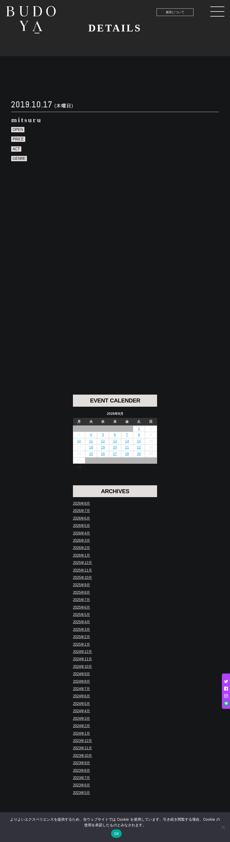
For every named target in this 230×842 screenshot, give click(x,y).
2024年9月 (81, 674)
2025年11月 (82, 570)
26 (103, 454)
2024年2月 (81, 726)
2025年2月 (81, 637)
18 (91, 447)
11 (91, 441)
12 (103, 441)
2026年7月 (81, 511)
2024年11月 (82, 659)
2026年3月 (81, 540)
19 (103, 447)
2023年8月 (81, 770)
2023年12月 (82, 741)
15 (139, 441)
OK (116, 833)
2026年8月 (81, 503)
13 (115, 441)
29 (139, 454)
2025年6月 (81, 607)
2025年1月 (81, 644)
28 (127, 454)
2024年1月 (81, 733)
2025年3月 (81, 629)
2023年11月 (82, 748)
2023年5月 (81, 793)
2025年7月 (81, 600)
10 (79, 441)
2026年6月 (81, 518)
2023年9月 (81, 763)
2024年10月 (82, 667)
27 (115, 454)
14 (127, 441)
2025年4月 (81, 622)
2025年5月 (81, 615)
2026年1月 (81, 555)
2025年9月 (81, 585)
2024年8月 (81, 681)
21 (127, 447)
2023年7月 (81, 778)
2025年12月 (82, 563)
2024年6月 (81, 696)
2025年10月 (82, 577)
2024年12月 (82, 652)
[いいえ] (223, 827)
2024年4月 (81, 711)
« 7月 (77, 467)
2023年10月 (82, 756)
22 (139, 447)
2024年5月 (81, 704)
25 (91, 454)
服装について (175, 12)
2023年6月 (81, 785)
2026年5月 (81, 526)
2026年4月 (81, 533)
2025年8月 (81, 592)
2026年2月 (81, 548)
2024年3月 (81, 718)
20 (115, 447)
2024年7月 (81, 689)
